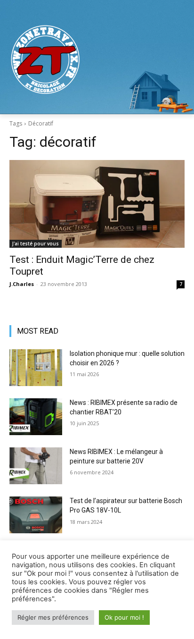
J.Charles (21, 283)
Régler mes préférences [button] (53, 617)
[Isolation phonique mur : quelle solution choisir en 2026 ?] (35, 367)
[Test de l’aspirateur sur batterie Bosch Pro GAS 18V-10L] (35, 514)
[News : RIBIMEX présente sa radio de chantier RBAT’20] (35, 416)
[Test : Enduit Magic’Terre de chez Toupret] (97, 204)
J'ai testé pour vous (35, 243)
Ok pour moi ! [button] (124, 617)
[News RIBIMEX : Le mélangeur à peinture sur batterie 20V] (35, 465)
